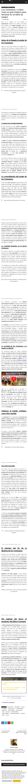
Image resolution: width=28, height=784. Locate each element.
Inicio (2, 5)
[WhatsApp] (12, 722)
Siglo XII (7, 715)
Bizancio (23, 706)
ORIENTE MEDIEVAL (14, 711)
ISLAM (3, 711)
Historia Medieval (8, 5)
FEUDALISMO (4, 710)
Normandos (8, 711)
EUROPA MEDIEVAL (19, 708)
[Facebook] (2, 722)
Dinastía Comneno (11, 708)
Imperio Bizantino (19, 710)
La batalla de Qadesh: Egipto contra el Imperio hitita (21, 732)
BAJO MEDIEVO (17, 706)
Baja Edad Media (10, 706)
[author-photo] (14, 745)
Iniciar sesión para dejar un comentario (14, 764)
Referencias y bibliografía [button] (8, 702)
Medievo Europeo (11, 7)
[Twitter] (5, 722)
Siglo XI (3, 715)
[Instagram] (14, 753)
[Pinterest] (9, 722)
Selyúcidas (23, 713)
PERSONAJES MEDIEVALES (15, 713)
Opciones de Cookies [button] (7, 780)
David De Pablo (6, 19)
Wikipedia (19, 544)
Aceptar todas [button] (17, 780)
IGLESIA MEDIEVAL (11, 710)
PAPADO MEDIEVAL (5, 713)
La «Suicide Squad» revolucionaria (5, 731)
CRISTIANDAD (4, 708)
